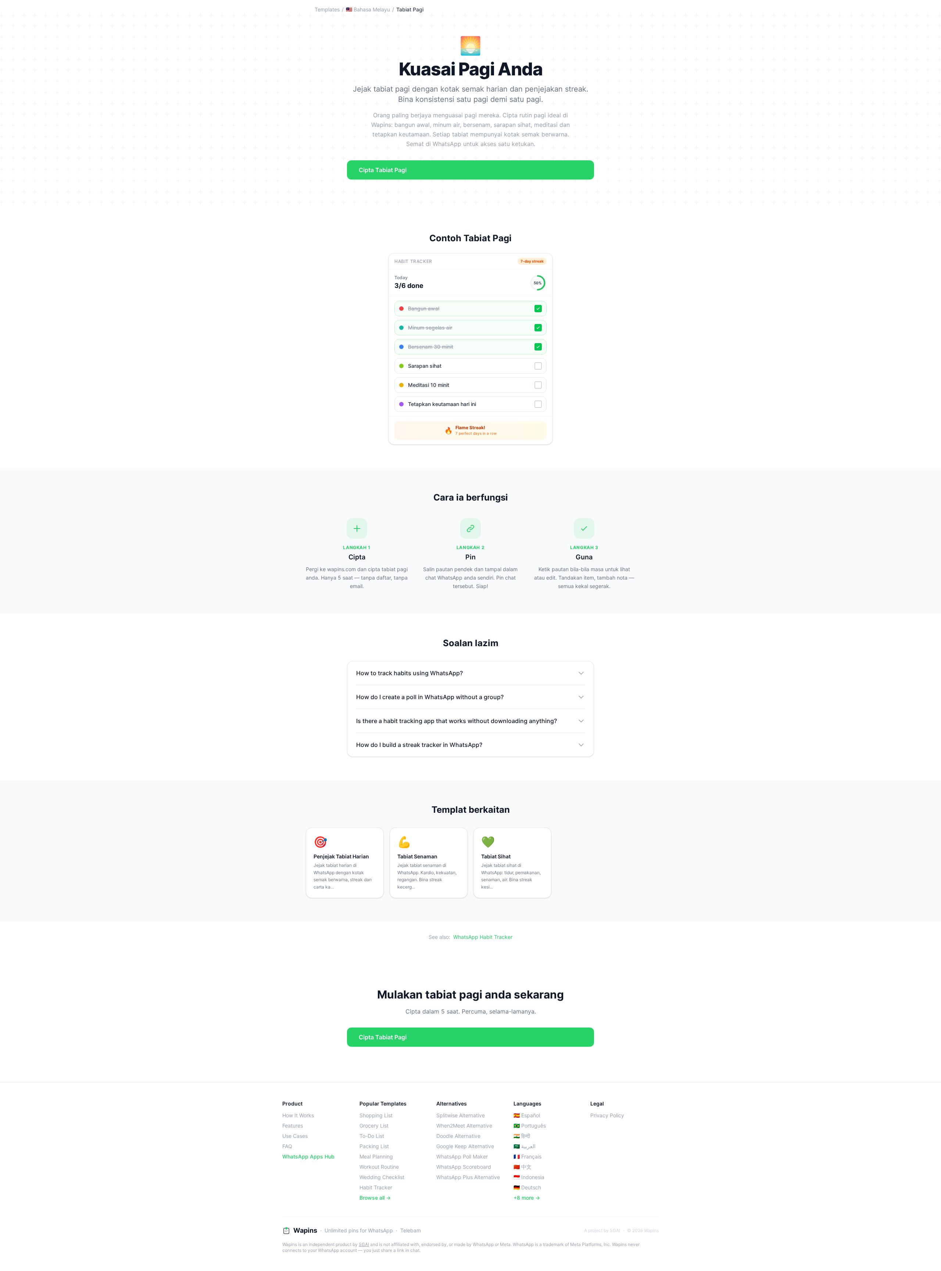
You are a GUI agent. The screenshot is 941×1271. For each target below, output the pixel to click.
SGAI (364, 1244)
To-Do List (371, 1136)
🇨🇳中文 (523, 1167)
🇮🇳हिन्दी (522, 1136)
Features (292, 1125)
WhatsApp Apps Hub (308, 1156)
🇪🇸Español (527, 1115)
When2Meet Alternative (464, 1125)
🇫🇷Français (527, 1156)
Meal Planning (376, 1156)
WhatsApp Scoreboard (463, 1167)
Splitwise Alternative (460, 1115)
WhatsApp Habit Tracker (482, 937)
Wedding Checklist (381, 1177)
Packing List (374, 1146)
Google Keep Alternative (465, 1146)
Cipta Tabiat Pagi (383, 170)
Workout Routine (379, 1167)
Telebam (410, 1230)
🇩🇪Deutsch (527, 1187)
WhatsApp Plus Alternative (468, 1177)
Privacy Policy (607, 1115)
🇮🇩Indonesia (529, 1177)
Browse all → (375, 1198)
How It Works (298, 1115)
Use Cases (295, 1136)
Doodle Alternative (458, 1136)
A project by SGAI (602, 1230)
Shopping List (376, 1115)
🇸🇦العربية (525, 1146)
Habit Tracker (375, 1187)
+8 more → (527, 1198)
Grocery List (374, 1125)
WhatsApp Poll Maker (462, 1156)
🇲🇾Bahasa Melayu (368, 9)
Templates (327, 9)
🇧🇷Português (530, 1125)
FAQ (287, 1146)
